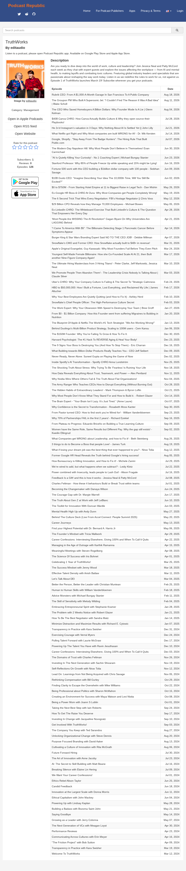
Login (180, 10)
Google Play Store (95, 53)
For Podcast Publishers (110, 10)
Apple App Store (120, 53)
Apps (132, 10)
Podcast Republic (26, 5)
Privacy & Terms (151, 10)
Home (86, 10)
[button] (168, 10)
